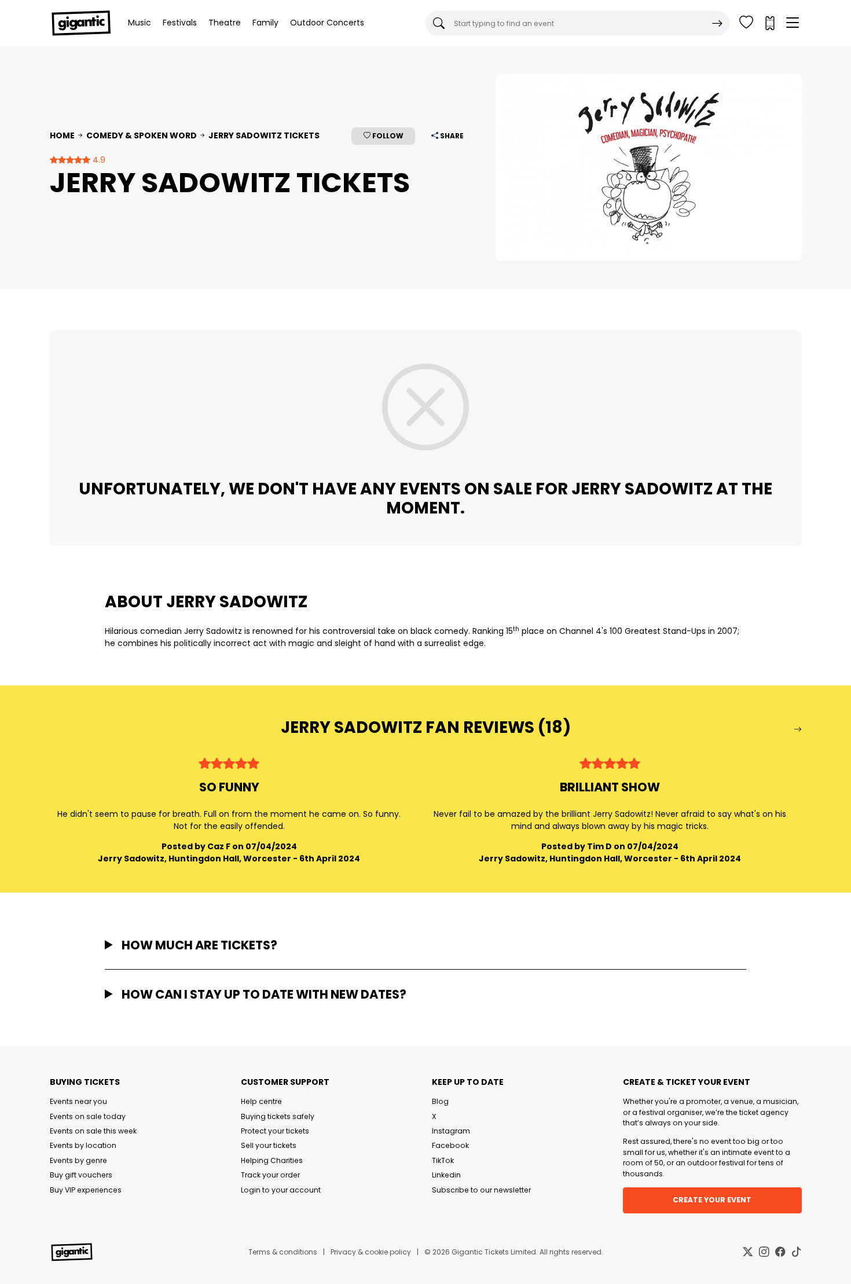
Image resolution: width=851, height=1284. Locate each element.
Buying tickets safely (277, 1116)
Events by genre (78, 1160)
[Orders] (769, 23)
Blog (440, 1101)
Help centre (261, 1101)
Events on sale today (88, 1116)
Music (139, 22)
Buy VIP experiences (86, 1190)
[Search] (717, 23)
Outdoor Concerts (327, 22)
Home (62, 135)
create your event (712, 1200)
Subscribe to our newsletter (481, 1190)
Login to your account (281, 1190)
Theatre (224, 22)
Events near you (78, 1101)
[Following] (746, 23)
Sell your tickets (268, 1145)
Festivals (180, 22)
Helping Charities (272, 1160)
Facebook (450, 1145)
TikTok (443, 1160)
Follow (387, 136)
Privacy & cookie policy (371, 1252)
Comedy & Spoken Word (141, 135)
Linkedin (446, 1175)
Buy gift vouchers (81, 1175)
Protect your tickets (275, 1131)
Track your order (270, 1175)
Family (265, 22)
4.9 (97, 160)
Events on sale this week (93, 1131)
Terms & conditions (282, 1252)
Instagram (451, 1131)
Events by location (83, 1145)
